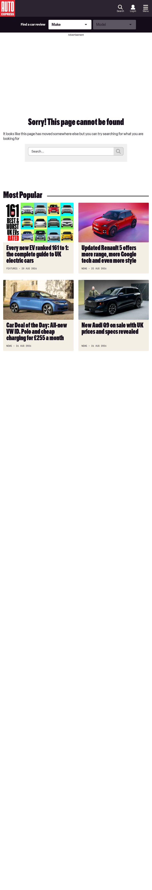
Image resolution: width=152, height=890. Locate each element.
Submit (119, 151)
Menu (146, 11)
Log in (133, 11)
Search (120, 11)
